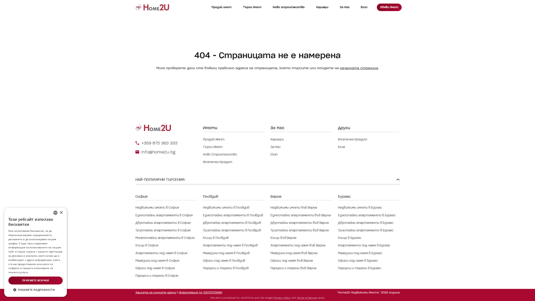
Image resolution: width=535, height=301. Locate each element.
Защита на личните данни (155, 292)
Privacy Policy (282, 297)
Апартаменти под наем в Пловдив (230, 245)
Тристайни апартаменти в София (163, 230)
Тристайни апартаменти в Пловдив (232, 230)
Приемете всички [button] (35, 280)
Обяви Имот (389, 7)
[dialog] (35, 252)
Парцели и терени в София (156, 276)
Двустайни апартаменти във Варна (299, 223)
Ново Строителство (220, 154)
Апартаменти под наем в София (161, 253)
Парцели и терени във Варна (293, 268)
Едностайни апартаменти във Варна (300, 215)
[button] (35, 290)
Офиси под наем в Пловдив (224, 261)
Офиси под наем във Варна (291, 261)
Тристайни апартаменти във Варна (299, 230)
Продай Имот (213, 139)
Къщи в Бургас (349, 238)
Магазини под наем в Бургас (360, 253)
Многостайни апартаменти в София (165, 238)
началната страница (359, 68)
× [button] (61, 212)
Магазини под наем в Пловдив (226, 253)
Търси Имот (252, 7)
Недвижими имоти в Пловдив (226, 207)
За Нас (344, 7)
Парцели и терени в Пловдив (226, 268)
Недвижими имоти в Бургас (360, 207)
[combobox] (55, 213)
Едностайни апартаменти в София (164, 215)
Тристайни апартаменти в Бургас (366, 230)
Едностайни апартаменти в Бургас (367, 215)
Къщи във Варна (283, 238)
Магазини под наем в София (157, 261)
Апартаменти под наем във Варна (297, 245)
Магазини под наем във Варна (293, 253)
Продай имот (221, 7)
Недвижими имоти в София (157, 207)
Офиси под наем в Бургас (358, 261)
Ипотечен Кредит (217, 162)
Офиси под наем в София (155, 268)
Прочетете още (39, 272)
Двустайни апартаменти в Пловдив (232, 223)
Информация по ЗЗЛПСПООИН (200, 292)
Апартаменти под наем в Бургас (364, 245)
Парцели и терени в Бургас (359, 268)
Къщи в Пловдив (216, 238)
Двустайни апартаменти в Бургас (366, 223)
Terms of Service (307, 297)
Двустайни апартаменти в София (163, 223)
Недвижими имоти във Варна (293, 207)
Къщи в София (146, 245)
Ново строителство (289, 7)
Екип (364, 7)
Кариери (322, 7)
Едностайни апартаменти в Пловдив (233, 215)
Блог (341, 147)
